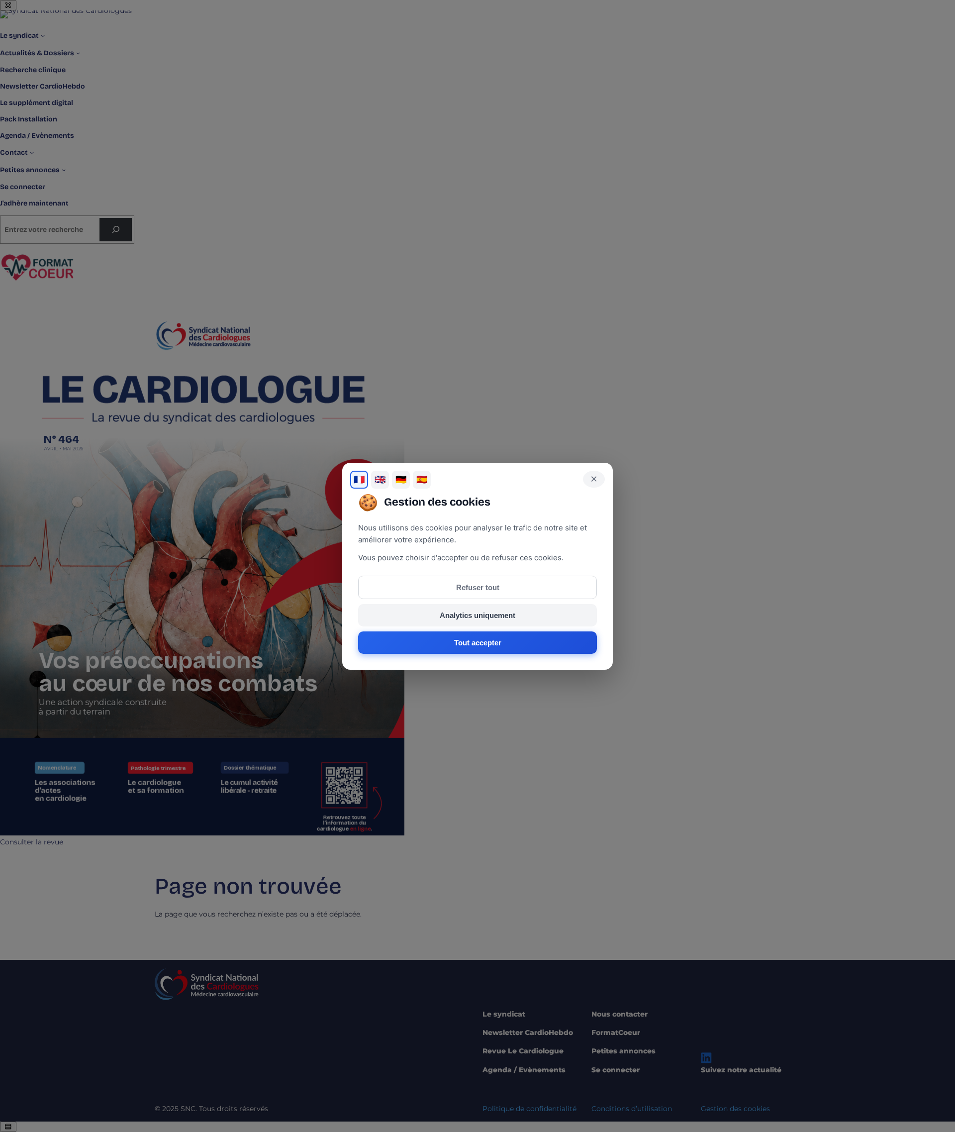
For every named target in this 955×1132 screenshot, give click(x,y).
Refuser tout (477, 587)
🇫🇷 (359, 480)
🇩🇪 (400, 480)
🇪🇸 (421, 480)
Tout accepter (477, 642)
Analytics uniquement (477, 615)
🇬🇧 (380, 480)
